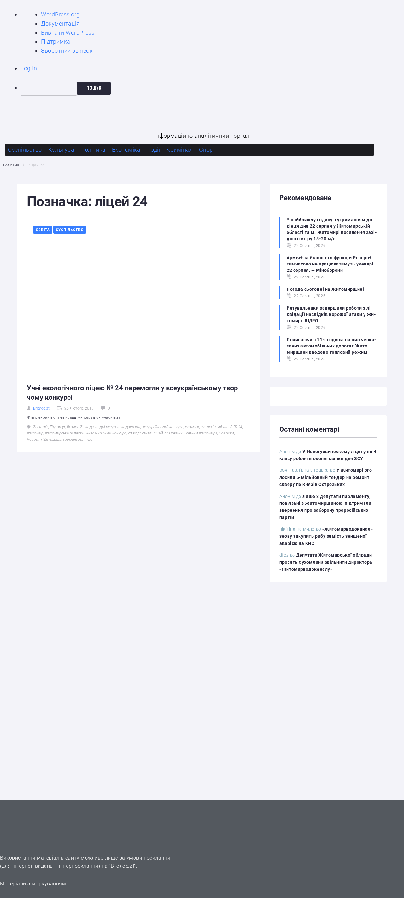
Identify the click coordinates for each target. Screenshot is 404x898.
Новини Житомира (200, 433)
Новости (226, 433)
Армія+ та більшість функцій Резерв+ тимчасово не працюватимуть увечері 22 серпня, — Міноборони (330, 264)
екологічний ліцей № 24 (221, 427)
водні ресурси (107, 427)
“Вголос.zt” (122, 866)
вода (89, 427)
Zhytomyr (57, 427)
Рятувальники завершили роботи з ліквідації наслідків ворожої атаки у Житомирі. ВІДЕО (331, 314)
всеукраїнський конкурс (162, 427)
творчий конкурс (77, 439)
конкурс (119, 433)
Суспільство (69, 229)
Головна (11, 165)
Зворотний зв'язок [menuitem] (66, 50)
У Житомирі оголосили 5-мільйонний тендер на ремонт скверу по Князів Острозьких (326, 477)
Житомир (35, 433)
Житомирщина (98, 433)
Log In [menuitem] (29, 68)
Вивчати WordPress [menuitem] (67, 32)
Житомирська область (64, 433)
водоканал (130, 427)
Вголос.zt (41, 408)
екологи (192, 427)
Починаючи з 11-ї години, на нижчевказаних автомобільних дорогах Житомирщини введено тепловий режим (331, 346)
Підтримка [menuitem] (55, 41)
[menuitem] (212, 89)
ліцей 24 (160, 433)
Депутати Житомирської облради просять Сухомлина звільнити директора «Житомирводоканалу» (325, 562)
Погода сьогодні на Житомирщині (325, 289)
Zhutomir (40, 427)
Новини (176, 433)
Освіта (43, 229)
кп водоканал (140, 433)
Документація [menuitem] (60, 23)
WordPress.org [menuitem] (60, 14)
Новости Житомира (44, 439)
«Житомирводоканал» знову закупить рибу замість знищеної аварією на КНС (326, 536)
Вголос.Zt (75, 427)
